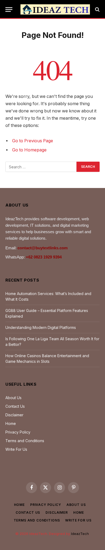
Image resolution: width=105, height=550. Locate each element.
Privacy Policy (17, 432)
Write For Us (16, 449)
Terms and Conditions (24, 440)
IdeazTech (80, 533)
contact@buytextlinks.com (43, 248)
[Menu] (8, 9)
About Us (13, 397)
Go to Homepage (29, 149)
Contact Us (15, 406)
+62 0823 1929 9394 (44, 257)
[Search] (97, 9)
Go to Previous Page (32, 140)
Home (10, 423)
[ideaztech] (55, 9)
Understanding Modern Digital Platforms (40, 327)
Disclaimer (14, 415)
